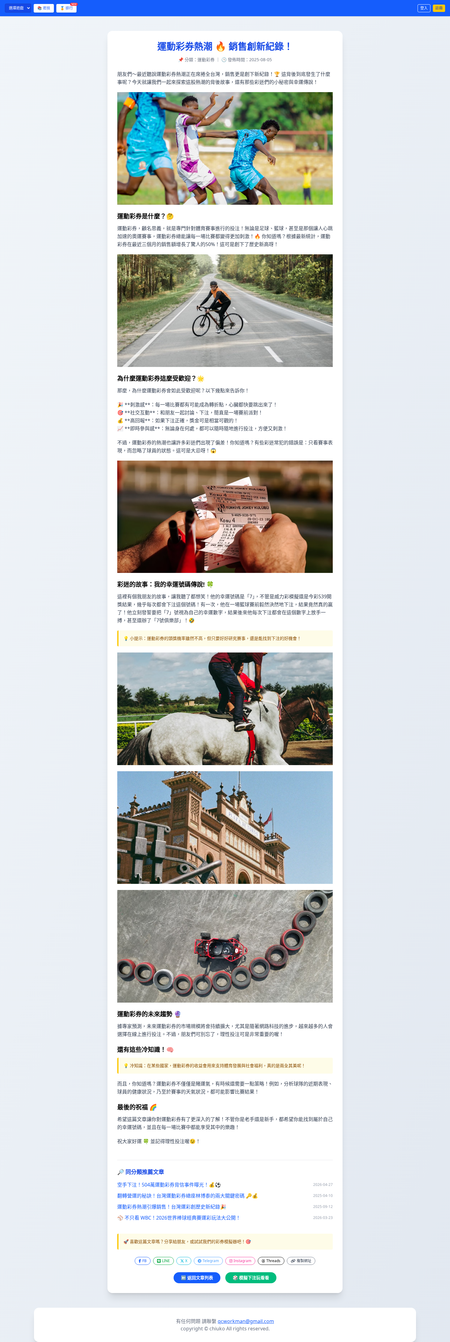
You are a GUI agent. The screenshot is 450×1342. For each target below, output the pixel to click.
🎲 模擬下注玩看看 (251, 1277)
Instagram (242, 1260)
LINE (166, 1260)
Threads (273, 1260)
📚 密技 (43, 8)
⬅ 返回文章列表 (197, 1277)
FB (144, 1260)
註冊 (439, 8)
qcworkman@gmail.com (246, 1321)
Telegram (211, 1260)
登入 (424, 8)
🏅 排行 (68, 7)
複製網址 (304, 1260)
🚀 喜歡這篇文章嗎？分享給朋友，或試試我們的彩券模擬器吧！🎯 (187, 1241)
